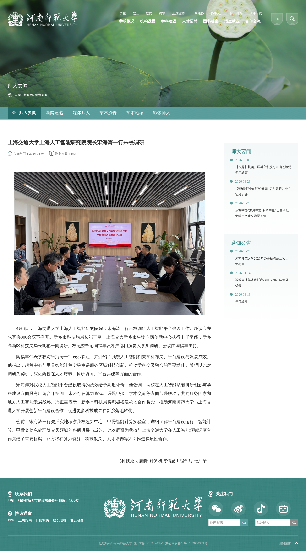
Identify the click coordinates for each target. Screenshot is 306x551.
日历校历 (42, 520)
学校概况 (126, 21)
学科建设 (168, 21)
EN (277, 19)
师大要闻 (41, 95)
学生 (123, 13)
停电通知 (241, 301)
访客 (162, 13)
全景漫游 (178, 13)
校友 (149, 13)
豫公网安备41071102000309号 (186, 543)
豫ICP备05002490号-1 (149, 543)
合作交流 (253, 21)
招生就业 (232, 21)
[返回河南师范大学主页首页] (42, 13)
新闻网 (28, 95)
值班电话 (76, 520)
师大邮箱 (236, 13)
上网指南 (25, 520)
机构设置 (147, 21)
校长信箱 (59, 520)
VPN (11, 520)
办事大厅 (217, 13)
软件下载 (255, 13)
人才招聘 (189, 21)
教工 (136, 13)
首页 (18, 95)
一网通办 (197, 13)
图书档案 (211, 21)
